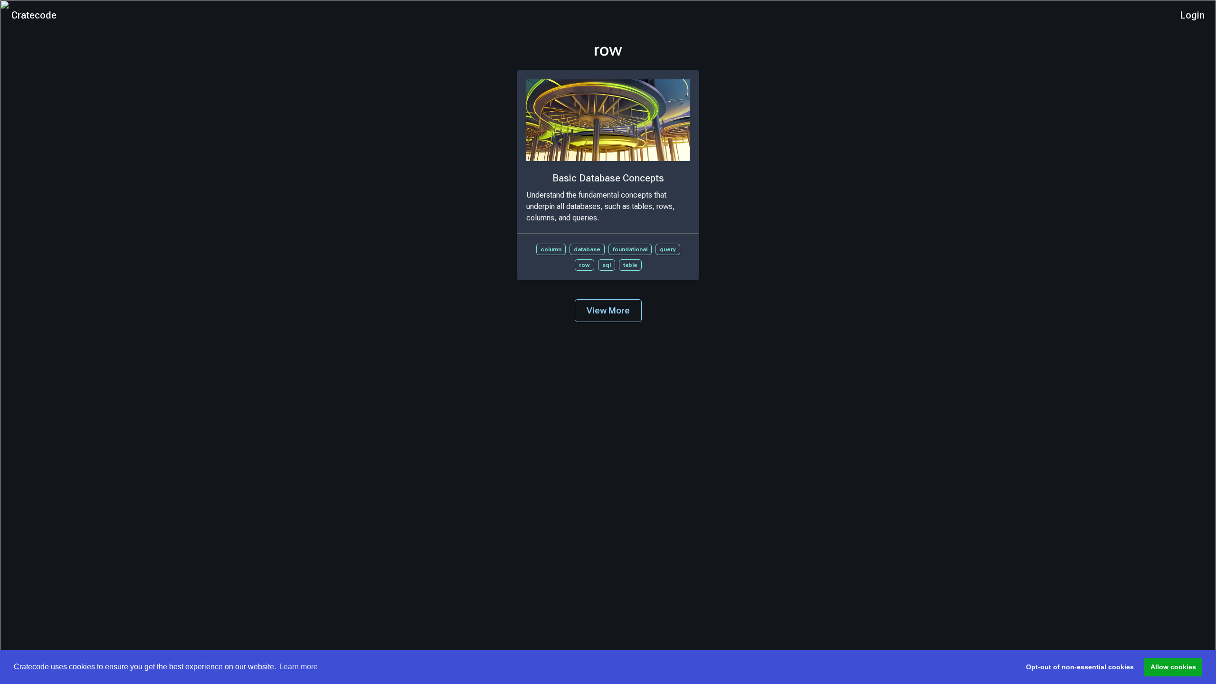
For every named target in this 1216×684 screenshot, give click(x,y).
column (551, 249)
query (668, 249)
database (587, 249)
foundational (630, 249)
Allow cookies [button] (1173, 667)
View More (608, 310)
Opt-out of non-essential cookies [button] (1080, 667)
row (584, 265)
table (630, 265)
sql (606, 265)
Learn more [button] (298, 667)
